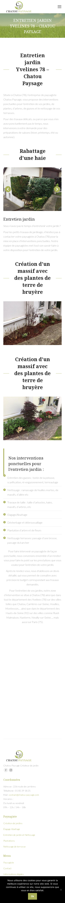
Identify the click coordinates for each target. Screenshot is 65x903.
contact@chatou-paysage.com (24, 794)
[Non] (60, 889)
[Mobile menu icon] (59, 6)
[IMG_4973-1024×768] (32, 189)
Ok (32, 896)
